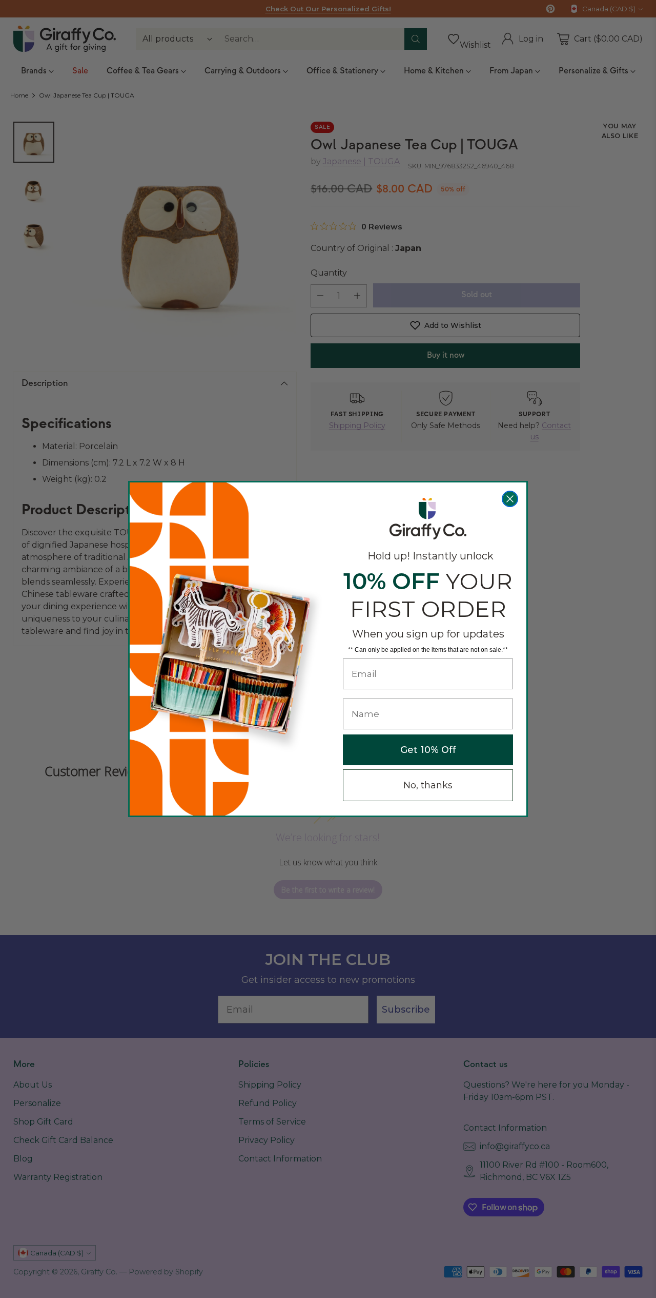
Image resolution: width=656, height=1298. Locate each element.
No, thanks (428, 785)
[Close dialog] (510, 499)
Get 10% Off (428, 749)
